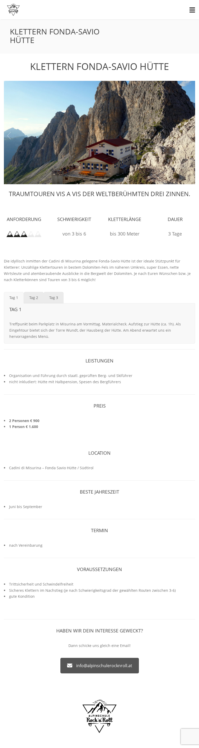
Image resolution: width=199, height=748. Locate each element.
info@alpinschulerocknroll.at (104, 665)
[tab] (14, 297)
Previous (9, 136)
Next (190, 136)
